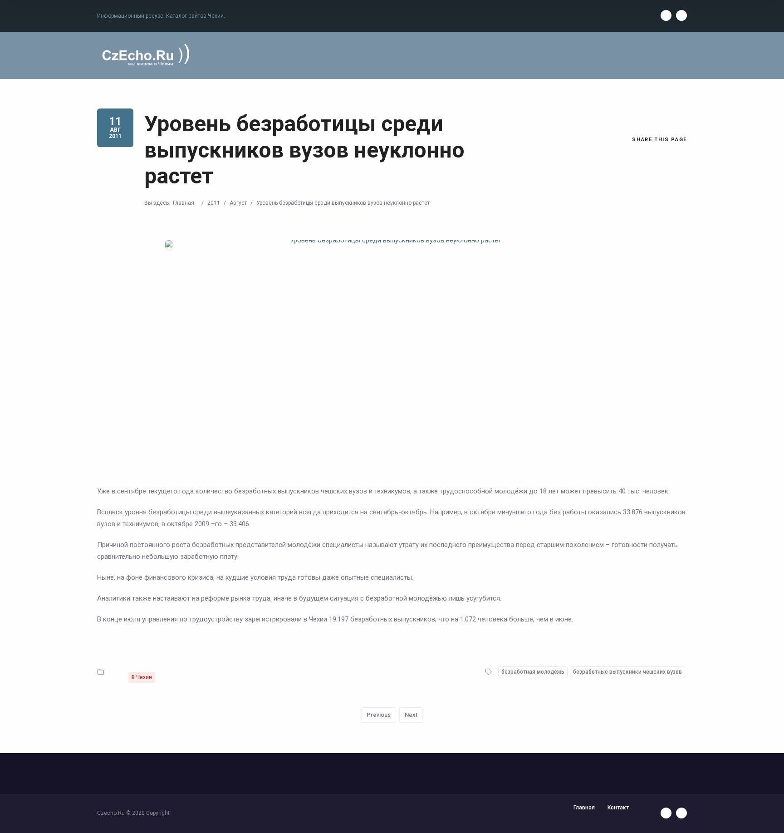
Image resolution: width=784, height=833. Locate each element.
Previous (379, 714)
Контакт (618, 807)
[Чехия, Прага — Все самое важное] (144, 55)
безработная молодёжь (532, 672)
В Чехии (142, 677)
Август (238, 203)
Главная (183, 203)
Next (411, 714)
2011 (213, 203)
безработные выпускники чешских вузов (627, 672)
